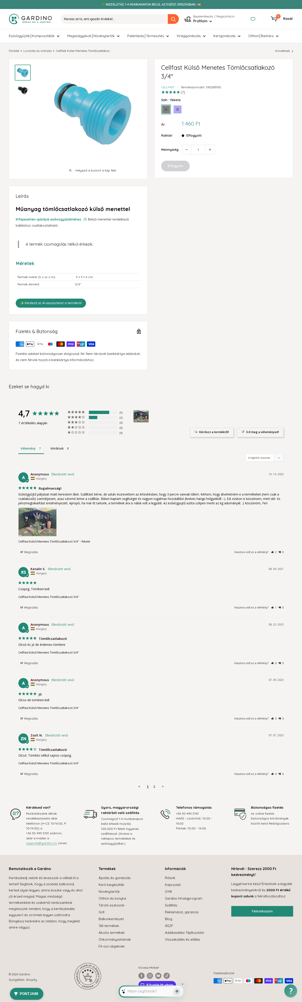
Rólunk (170, 878)
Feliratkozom (262, 911)
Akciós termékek (112, 932)
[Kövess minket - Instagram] (150, 976)
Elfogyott (175, 166)
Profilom (200, 21)
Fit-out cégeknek (112, 946)
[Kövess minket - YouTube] (158, 976)
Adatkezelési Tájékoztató (184, 932)
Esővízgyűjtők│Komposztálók (32, 36)
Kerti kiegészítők (111, 885)
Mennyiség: (170, 149)
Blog (168, 919)
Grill (101, 912)
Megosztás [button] (31, 552)
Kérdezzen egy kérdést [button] (212, 432)
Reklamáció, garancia (181, 912)
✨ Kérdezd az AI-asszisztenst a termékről (51, 303)
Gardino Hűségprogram (183, 898)
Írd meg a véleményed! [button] (262, 432)
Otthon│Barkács (261, 36)
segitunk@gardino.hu (41, 843)
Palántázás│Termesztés (145, 36)
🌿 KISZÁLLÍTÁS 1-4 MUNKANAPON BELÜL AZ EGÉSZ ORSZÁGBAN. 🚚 (151, 4)
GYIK (168, 891)
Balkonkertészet (111, 919)
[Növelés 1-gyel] (210, 149)
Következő (282, 51)
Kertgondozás (224, 36)
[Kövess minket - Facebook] (141, 976)
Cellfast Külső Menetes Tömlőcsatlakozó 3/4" (48, 541)
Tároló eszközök (111, 905)
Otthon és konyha (112, 898)
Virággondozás (189, 36)
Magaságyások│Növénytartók (91, 36)
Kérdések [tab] (57, 448)
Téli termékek (109, 926)
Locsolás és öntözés (37, 51)
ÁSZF (169, 926)
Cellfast (167, 87)
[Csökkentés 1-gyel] (186, 149)
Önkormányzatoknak (115, 939)
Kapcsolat (173, 885)
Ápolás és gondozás (115, 878)
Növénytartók (109, 891)
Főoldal (14, 51)
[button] (273, 552)
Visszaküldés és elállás (182, 939)
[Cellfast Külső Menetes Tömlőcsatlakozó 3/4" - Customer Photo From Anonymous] (141, 416)
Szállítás (171, 905)
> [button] (163, 786)
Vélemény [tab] (28, 448)
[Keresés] (173, 19)
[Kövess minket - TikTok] (167, 976)
